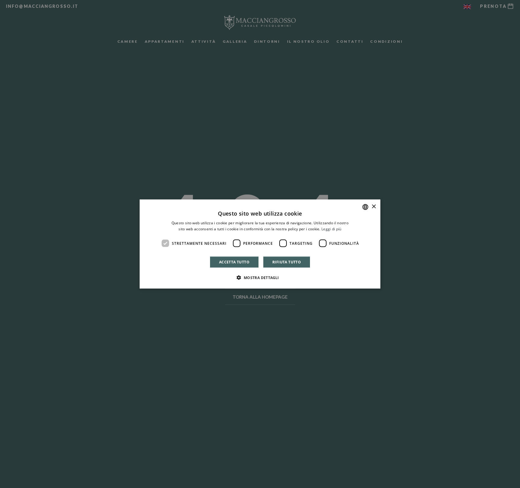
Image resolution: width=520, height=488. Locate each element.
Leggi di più (331, 228)
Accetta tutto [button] (234, 262)
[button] (260, 277)
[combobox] (365, 207)
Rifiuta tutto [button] (286, 262)
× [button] (373, 206)
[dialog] (260, 244)
